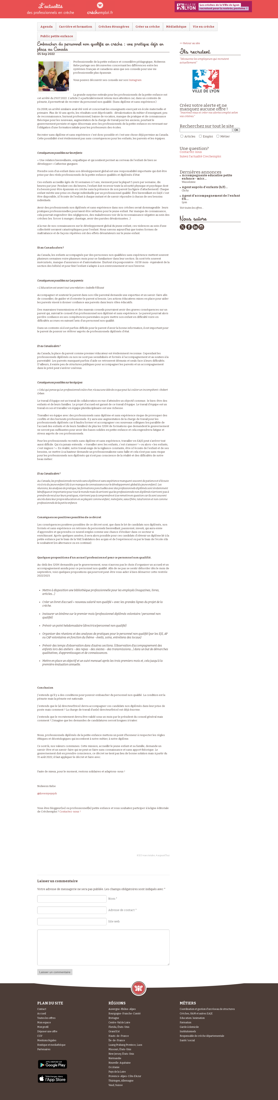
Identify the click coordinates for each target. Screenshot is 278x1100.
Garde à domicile (189, 1027)
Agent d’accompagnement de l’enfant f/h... (211, 197)
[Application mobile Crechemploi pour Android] (52, 1068)
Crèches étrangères (114, 26)
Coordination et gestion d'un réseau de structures (207, 1009)
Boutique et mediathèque (51, 1044)
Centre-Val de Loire (119, 1022)
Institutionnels (188, 1031)
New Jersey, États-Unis (121, 1053)
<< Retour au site (190, 43)
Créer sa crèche (148, 26)
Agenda (46, 26)
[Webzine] (95, 14)
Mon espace (44, 1022)
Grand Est (114, 1031)
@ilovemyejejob (47, 793)
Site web (114, 921)
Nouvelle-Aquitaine (119, 1062)
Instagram (135, 80)
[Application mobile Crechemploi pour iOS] (52, 1082)
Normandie (114, 1058)
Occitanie (113, 1067)
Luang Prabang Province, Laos (125, 1044)
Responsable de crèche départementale (202, 1036)
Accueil (41, 1013)
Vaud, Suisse (115, 1085)
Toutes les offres (46, 1018)
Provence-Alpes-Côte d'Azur (124, 1076)
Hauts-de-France (118, 1036)
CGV (39, 1036)
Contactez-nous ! (70, 811)
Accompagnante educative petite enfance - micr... (207, 177)
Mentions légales (46, 1040)
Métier (225, 136)
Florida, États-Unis (118, 1027)
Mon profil (42, 1027)
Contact (41, 1009)
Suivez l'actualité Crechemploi (200, 156)
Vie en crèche (203, 26)
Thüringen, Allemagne (121, 1080)
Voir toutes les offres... (192, 207)
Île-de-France (116, 1040)
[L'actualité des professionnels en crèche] (50, 14)
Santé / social (187, 1040)
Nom (112, 898)
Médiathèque (176, 26)
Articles (189, 136)
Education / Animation (192, 1018)
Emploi (208, 136)
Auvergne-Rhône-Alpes (122, 1009)
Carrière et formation (75, 26)
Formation (185, 1022)
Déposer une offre (47, 1031)
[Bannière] (213, 6)
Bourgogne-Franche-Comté (124, 1013)
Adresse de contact (122, 910)
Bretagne (113, 1018)
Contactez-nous (191, 152)
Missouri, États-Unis (119, 1049)
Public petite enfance (56, 36)
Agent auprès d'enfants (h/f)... (205, 187)
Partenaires (43, 1049)
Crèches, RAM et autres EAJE (196, 1013)
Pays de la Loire (117, 1071)
